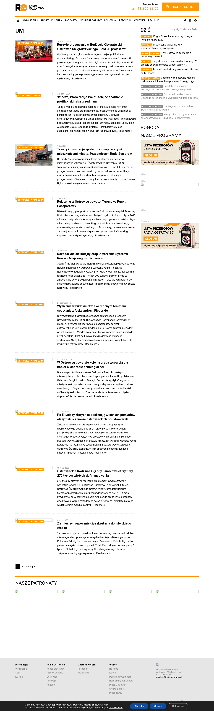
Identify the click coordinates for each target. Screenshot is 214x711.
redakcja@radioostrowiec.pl (169, 677)
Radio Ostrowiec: (56, 664)
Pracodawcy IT (117, 693)
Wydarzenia (30, 20)
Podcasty (70, 20)
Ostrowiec (23, 43)
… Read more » (78, 78)
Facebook (83, 669)
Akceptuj (139, 706)
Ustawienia (178, 706)
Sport (45, 20)
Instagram (83, 672)
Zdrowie (35, 95)
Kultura (56, 20)
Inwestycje (146, 70)
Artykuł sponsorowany (151, 86)
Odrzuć (158, 706)
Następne (31, 566)
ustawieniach (116, 707)
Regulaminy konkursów (121, 680)
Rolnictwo (146, 61)
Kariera (113, 672)
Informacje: (21, 664)
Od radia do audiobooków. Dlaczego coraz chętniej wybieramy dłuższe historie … (169, 98)
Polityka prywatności (120, 677)
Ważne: (113, 664)
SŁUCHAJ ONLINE (182, 7)
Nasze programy (91, 20)
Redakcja (125, 20)
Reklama (153, 20)
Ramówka (110, 20)
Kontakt (139, 20)
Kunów (144, 78)
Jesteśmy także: (87, 664)
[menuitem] (18, 20)
